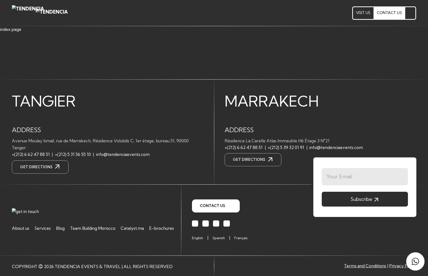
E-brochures (161, 228)
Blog (60, 228)
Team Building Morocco (92, 228)
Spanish (219, 238)
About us (20, 228)
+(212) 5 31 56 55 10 (73, 154)
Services (42, 228)
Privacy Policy (402, 265)
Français (241, 238)
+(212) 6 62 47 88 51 (31, 154)
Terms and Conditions (365, 265)
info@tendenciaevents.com (123, 154)
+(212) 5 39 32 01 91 (286, 147)
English (197, 238)
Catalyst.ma (132, 228)
